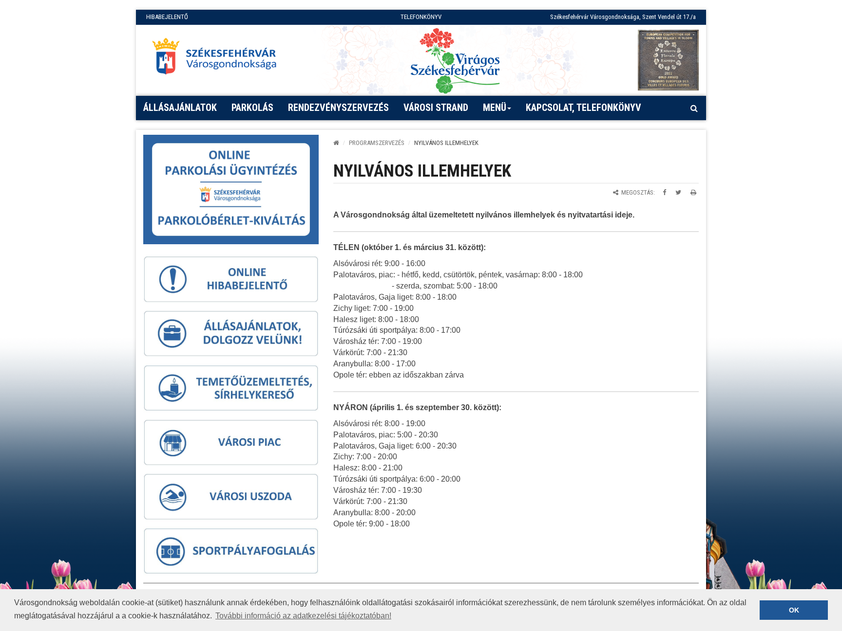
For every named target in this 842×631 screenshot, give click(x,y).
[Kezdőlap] (336, 142)
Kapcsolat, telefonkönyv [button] (583, 107)
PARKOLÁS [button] (252, 107)
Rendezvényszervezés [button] (338, 107)
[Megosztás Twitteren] (678, 192)
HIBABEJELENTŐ (167, 16)
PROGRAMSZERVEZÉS (376, 142)
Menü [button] (494, 107)
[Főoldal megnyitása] (219, 59)
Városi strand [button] (435, 107)
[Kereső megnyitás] (694, 108)
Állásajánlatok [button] (180, 107)
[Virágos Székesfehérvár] (455, 60)
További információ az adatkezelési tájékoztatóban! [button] (303, 616)
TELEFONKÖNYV (421, 16)
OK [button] (794, 610)
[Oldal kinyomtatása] (693, 192)
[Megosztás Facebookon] (664, 192)
